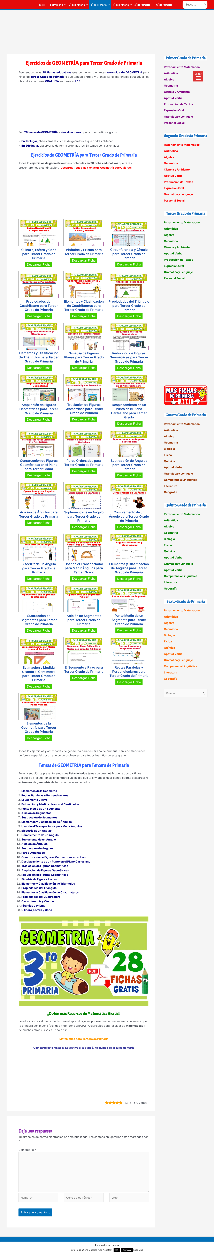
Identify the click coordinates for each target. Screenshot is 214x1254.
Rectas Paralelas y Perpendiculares (44, 795)
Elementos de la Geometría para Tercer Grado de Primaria (38, 727)
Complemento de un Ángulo (40, 835)
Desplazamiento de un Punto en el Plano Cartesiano (55, 861)
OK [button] (116, 1250)
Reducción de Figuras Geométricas (44, 874)
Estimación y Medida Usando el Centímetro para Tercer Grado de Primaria (38, 674)
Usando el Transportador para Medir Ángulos (51, 826)
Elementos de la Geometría (39, 791)
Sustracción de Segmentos (39, 817)
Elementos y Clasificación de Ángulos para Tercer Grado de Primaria (129, 568)
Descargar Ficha (39, 264)
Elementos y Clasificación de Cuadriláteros (50, 892)
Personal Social (174, 123)
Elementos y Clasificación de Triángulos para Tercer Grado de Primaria (39, 357)
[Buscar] (205, 5)
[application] (64, 5)
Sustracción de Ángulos (37, 848)
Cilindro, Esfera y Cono (36, 910)
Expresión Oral (174, 110)
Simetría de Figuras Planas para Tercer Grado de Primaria (84, 357)
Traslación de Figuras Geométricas (44, 866)
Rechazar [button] (127, 1250)
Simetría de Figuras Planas (39, 879)
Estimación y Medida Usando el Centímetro (50, 804)
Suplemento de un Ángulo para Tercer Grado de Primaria (84, 516)
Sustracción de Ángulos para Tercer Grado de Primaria (129, 465)
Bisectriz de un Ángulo (36, 830)
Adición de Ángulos (34, 844)
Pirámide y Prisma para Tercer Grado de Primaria (83, 252)
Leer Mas (138, 1249)
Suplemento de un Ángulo (38, 839)
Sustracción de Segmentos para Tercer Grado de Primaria (39, 620)
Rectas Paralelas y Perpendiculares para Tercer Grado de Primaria (128, 671)
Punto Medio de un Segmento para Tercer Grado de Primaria (129, 620)
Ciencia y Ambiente (177, 92)
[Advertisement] (107, 32)
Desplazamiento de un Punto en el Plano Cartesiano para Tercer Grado (129, 411)
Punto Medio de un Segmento (41, 808)
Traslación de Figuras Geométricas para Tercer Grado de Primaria (83, 409)
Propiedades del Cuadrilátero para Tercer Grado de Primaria (39, 306)
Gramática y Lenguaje (178, 116)
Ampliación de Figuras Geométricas (45, 870)
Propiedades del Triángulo (39, 888)
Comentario (27, 1149)
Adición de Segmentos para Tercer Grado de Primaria (84, 620)
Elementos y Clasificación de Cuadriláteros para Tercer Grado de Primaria (84, 306)
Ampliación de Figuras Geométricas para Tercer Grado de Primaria (38, 409)
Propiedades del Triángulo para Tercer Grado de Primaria (129, 306)
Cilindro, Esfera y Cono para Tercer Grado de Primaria (38, 254)
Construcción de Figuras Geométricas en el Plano (54, 857)
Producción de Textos (178, 104)
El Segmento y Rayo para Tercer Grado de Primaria (83, 669)
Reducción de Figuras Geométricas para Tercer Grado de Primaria (129, 357)
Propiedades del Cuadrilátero (41, 896)
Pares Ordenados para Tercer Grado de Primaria (83, 463)
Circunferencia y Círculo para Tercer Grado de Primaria (129, 254)
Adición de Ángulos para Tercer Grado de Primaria (38, 514)
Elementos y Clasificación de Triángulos (48, 883)
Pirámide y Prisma (33, 905)
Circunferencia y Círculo (37, 901)
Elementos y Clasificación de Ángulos (46, 822)
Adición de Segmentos (36, 813)
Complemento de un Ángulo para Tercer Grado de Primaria (129, 516)
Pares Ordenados (33, 852)
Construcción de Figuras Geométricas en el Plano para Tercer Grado (39, 465)
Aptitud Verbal (173, 98)
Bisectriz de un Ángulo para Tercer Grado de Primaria (39, 568)
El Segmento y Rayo (34, 799)
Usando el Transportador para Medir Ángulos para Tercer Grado (84, 568)
